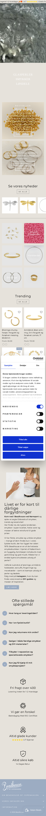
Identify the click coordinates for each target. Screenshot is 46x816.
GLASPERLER (23, 74)
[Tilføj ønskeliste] (15, 202)
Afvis (23, 455)
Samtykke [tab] (8, 365)
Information (9, 807)
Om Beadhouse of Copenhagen (20, 795)
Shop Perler (23, 134)
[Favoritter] (37, 8)
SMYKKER (23, 79)
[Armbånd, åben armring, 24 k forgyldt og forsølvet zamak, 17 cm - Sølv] (28, 344)
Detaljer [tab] (23, 365)
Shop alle (23, 168)
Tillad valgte (23, 447)
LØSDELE (23, 83)
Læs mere (11, 587)
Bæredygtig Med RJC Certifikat (23, 716)
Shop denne (23, 129)
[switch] (40, 414)
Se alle (23, 192)
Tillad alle (23, 440)
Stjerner (30, 740)
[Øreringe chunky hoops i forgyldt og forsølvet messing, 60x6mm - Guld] (3, 344)
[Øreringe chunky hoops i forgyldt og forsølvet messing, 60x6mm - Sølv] (6, 344)
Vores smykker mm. (13, 801)
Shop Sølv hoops (23, 163)
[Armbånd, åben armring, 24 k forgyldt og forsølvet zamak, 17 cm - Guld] (25, 344)
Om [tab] (37, 365)
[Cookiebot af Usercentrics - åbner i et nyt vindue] (33, 358)
